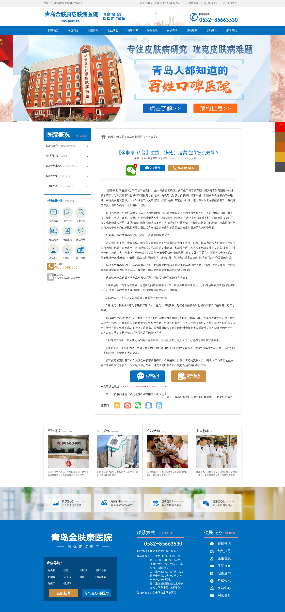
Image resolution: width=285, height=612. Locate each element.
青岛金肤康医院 (136, 136)
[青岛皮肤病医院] (89, 16)
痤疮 (66, 570)
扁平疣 (67, 576)
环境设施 (60, 186)
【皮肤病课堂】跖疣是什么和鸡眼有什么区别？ (139, 394)
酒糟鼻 (51, 576)
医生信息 (224, 558)
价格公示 (224, 580)
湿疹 (82, 576)
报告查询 (224, 573)
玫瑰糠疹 (100, 576)
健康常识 (153, 136)
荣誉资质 (56, 156)
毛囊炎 (51, 570)
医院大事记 (61, 166)
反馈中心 (224, 588)
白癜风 (51, 583)
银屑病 (67, 583)
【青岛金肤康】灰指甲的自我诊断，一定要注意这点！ (203, 396)
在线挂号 (193, 3)
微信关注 (232, 3)
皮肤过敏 (100, 570)
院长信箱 (224, 595)
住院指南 (224, 566)
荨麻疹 (83, 570)
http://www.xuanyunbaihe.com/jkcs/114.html (145, 386)
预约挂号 (212, 3)
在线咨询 (224, 543)
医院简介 (60, 146)
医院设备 (58, 176)
